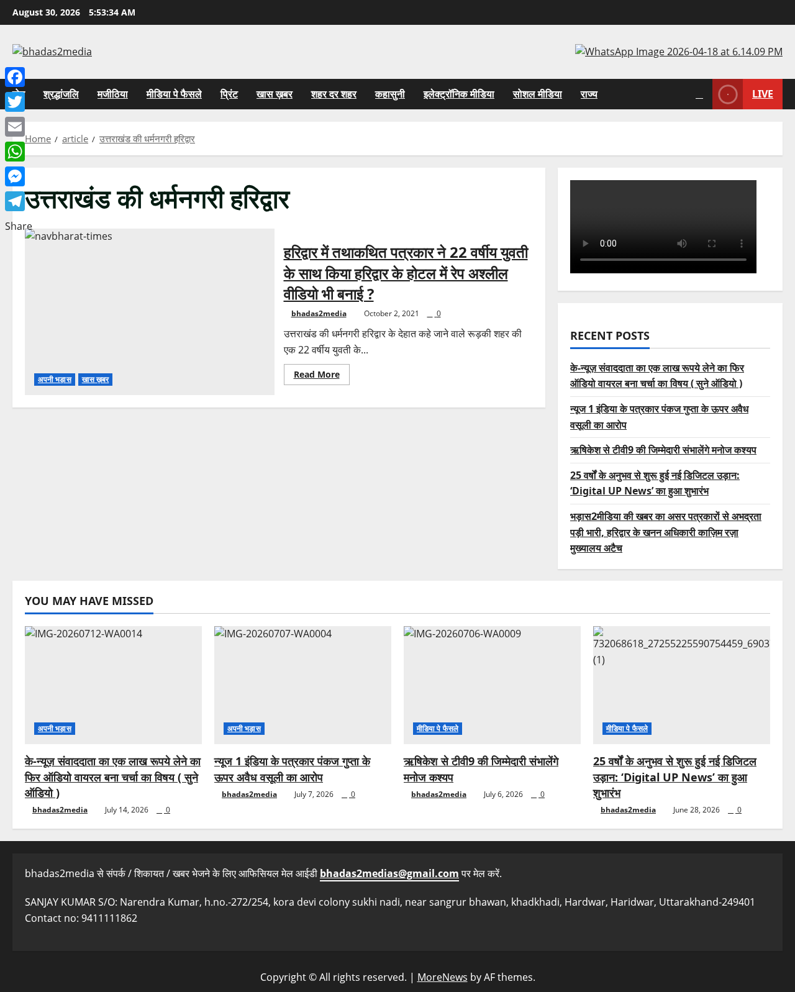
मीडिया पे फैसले (174, 94)
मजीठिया (113, 94)
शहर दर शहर (334, 94)
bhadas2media (319, 313)
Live (762, 93)
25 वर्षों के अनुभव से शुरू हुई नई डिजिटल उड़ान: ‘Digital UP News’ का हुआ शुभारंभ (674, 776)
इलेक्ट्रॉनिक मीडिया (459, 94)
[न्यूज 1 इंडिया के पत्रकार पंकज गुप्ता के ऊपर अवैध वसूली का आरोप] (302, 685)
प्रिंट (229, 94)
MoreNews (442, 977)
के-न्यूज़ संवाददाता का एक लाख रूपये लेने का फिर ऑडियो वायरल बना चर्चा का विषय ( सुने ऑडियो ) (113, 776)
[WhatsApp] (18, 151)
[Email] (18, 126)
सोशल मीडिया (537, 94)
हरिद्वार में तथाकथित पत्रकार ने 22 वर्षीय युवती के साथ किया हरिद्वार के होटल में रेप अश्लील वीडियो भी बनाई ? (150, 312)
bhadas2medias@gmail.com (389, 873)
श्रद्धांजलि (61, 94)
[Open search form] (699, 94)
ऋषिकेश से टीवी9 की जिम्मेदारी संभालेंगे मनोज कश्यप (663, 450)
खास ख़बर (275, 94)
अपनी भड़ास (54, 379)
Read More (322, 376)
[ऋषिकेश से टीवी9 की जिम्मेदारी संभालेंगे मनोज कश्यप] (492, 685)
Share (18, 226)
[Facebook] (18, 77)
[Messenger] (18, 176)
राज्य (589, 94)
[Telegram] (18, 201)
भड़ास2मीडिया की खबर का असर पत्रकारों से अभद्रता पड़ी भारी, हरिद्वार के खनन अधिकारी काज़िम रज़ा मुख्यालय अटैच (665, 531)
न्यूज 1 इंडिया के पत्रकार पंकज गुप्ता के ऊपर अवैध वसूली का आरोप (292, 768)
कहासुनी (390, 94)
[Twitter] (18, 101)
